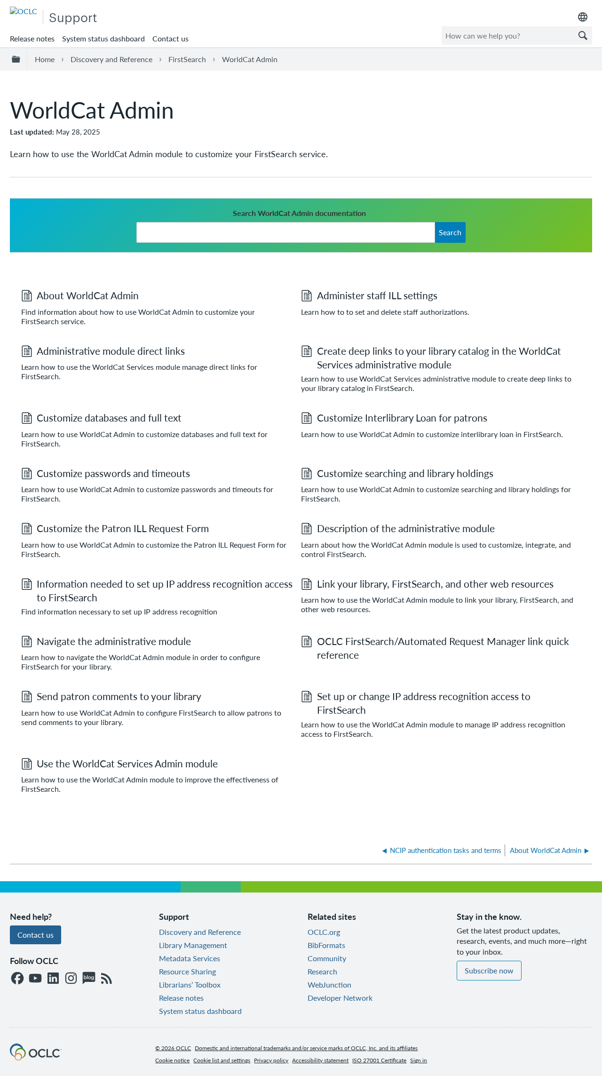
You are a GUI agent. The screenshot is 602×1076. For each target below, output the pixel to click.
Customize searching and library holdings (405, 473)
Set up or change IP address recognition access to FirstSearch (424, 703)
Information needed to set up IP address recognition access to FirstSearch (165, 590)
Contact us (170, 38)
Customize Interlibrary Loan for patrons (402, 417)
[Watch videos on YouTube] (35, 979)
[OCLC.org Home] (36, 1057)
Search (450, 232)
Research (322, 971)
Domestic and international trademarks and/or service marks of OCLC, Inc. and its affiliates (306, 1048)
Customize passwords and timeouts (113, 473)
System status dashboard (103, 38)
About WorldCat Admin (88, 295)
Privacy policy (271, 1060)
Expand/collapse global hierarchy (17, 59)
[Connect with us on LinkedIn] (53, 979)
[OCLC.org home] (23, 11)
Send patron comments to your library (119, 696)
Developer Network (340, 997)
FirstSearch (187, 59)
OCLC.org (324, 931)
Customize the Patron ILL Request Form (123, 528)
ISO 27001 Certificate (379, 1060)
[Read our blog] (88, 979)
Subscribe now (489, 970)
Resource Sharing (187, 971)
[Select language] (582, 17)
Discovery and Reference (111, 59)
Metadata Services (189, 958)
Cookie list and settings (221, 1060)
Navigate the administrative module (114, 641)
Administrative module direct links (111, 351)
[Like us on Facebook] (17, 979)
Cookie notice (172, 1060)
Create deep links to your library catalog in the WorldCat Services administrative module (439, 357)
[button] (582, 35)
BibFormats (326, 945)
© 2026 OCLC (173, 1048)
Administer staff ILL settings (377, 295)
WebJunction (329, 984)
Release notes (32, 38)
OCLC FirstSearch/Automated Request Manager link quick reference (443, 648)
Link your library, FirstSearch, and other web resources (435, 583)
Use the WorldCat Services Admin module (127, 763)
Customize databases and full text (109, 417)
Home (45, 59)
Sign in (418, 1060)
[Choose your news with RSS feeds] (106, 979)
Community (327, 958)
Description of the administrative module (406, 528)
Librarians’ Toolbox (190, 984)
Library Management (193, 945)
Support (73, 16)
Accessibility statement (320, 1060)
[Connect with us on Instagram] (71, 979)
